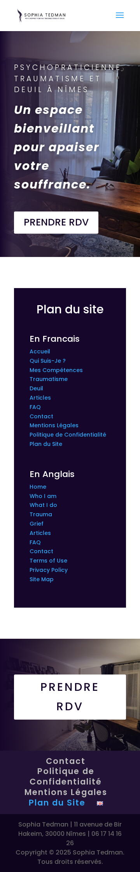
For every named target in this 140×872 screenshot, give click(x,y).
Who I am (43, 496)
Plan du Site (46, 444)
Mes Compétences (56, 370)
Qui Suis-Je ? (48, 361)
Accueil (40, 351)
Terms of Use (48, 560)
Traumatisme (49, 379)
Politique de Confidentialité (68, 435)
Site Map (42, 579)
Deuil (36, 388)
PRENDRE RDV (56, 222)
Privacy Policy (49, 570)
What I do (43, 505)
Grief (37, 524)
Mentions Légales (54, 425)
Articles (40, 398)
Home (38, 487)
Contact (41, 416)
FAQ (35, 407)
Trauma (41, 514)
